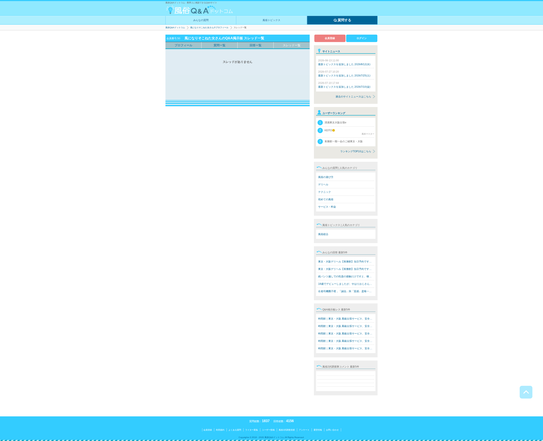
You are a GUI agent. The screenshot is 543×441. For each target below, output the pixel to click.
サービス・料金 (327, 206)
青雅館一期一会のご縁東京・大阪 (341, 141)
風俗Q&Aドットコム (175, 27)
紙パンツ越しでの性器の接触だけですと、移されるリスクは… (346, 276)
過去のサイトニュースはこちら (353, 96)
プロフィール (183, 45)
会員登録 (330, 38)
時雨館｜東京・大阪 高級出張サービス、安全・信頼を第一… (346, 318)
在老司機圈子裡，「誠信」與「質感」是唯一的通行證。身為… (346, 291)
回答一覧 (256, 45)
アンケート (304, 430)
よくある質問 (234, 430)
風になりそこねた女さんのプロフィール (209, 27)
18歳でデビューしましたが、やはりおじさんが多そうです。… (346, 283)
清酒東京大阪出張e (332, 122)
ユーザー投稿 (268, 430)
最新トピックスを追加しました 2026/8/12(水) (344, 62)
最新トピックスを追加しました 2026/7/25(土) (344, 73)
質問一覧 (219, 45)
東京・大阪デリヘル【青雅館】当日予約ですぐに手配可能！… (346, 261)
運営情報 (317, 430)
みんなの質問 (201, 20)
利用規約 (220, 430)
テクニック (324, 191)
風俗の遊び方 (325, 177)
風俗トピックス (271, 20)
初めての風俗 (325, 199)
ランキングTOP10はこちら (355, 151)
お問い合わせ (332, 430)
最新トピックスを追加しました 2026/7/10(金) (344, 85)
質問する (344, 20)
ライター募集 (251, 430)
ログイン (362, 38)
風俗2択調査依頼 (287, 430)
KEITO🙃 (346, 132)
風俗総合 (323, 234)
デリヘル (323, 184)
